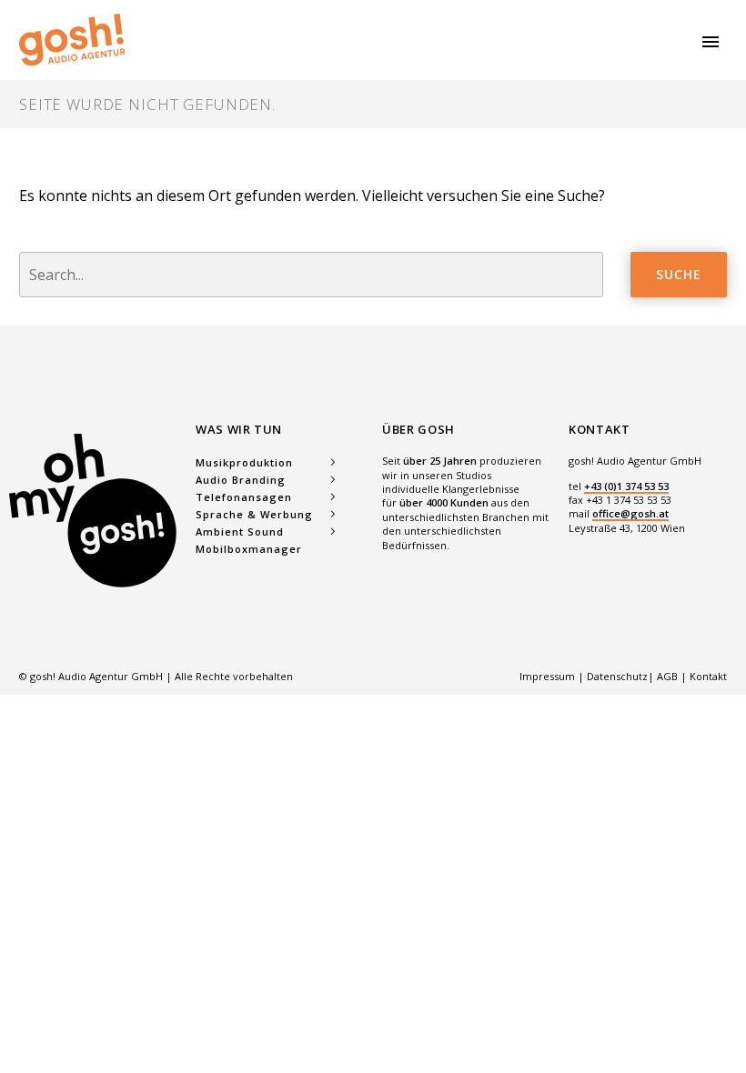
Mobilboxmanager (249, 549)
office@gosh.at (630, 513)
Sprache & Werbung (254, 514)
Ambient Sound (240, 531)
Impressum (548, 676)
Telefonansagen (244, 497)
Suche (678, 274)
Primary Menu (710, 41)
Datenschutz (617, 676)
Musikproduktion (244, 462)
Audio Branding (241, 479)
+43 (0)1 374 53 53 (626, 486)
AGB (667, 676)
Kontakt (708, 676)
